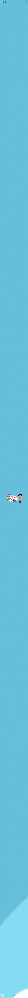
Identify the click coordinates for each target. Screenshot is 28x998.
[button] (1, 2)
